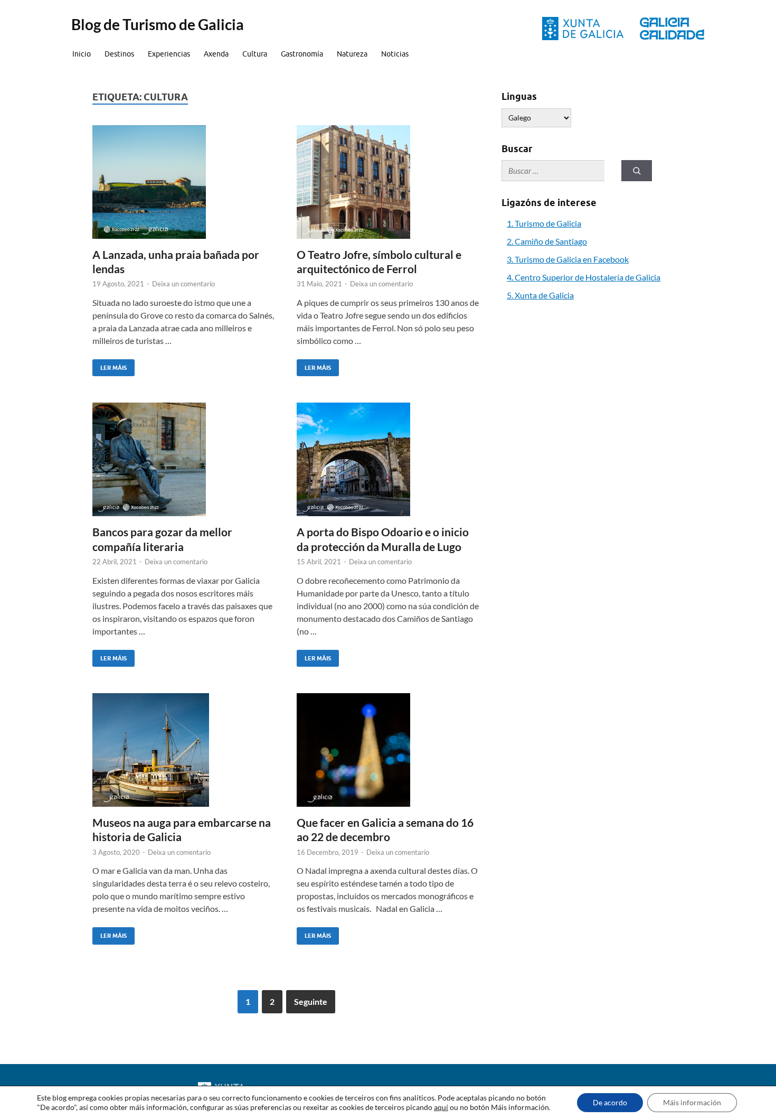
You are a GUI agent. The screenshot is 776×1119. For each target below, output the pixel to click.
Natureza (352, 54)
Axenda (216, 54)
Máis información (692, 1102)
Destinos (119, 54)
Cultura (254, 54)
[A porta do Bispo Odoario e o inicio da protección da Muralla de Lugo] (388, 459)
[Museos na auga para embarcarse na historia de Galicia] (184, 750)
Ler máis (109, 365)
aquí (441, 1107)
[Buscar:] (552, 170)
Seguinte (310, 1001)
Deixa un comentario (183, 283)
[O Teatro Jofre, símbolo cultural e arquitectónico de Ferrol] (388, 182)
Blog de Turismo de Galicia (157, 24)
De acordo (610, 1102)
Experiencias (169, 54)
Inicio (81, 54)
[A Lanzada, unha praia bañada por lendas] (184, 182)
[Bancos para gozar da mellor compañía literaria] (184, 459)
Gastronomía (302, 54)
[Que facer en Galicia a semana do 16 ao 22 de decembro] (388, 750)
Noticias (395, 54)
